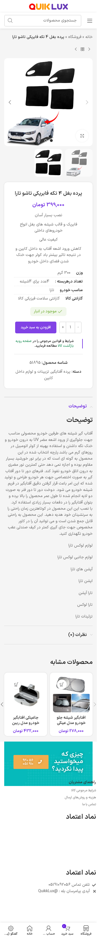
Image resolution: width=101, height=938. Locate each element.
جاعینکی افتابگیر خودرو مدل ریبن (25, 720)
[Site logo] (48, 6)
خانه (89, 37)
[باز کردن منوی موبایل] (89, 20)
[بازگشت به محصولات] (82, 49)
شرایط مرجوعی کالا (83, 790)
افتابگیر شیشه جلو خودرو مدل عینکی (71, 720)
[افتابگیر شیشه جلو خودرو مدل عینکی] (71, 694)
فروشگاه (74, 37)
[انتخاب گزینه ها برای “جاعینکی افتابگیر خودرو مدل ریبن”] (16, 684)
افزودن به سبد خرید (36, 327)
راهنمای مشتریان (82, 782)
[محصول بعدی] (75, 49)
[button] (87, 102)
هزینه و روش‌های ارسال (80, 797)
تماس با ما (89, 804)
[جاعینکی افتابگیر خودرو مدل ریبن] (25, 694)
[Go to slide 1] (51, 140)
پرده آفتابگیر (60, 372)
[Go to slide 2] (45, 140)
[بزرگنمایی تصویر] (82, 136)
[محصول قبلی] (89, 49)
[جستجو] (10, 21)
